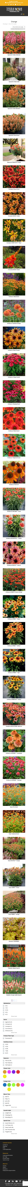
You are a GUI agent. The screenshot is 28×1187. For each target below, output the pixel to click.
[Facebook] (8, 4)
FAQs (4, 1148)
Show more (14, 1016)
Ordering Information (8, 1155)
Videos (4, 1167)
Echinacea (8, 1030)
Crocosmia (8, 1028)
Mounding (8, 1117)
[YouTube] (15, 4)
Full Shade (8, 1065)
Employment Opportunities (9, 1170)
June (7, 1101)
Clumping (8, 1115)
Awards (4, 1166)
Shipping (5, 1146)
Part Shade (8, 1062)
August (8, 1105)
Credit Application (7, 1149)
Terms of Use (6, 1160)
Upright (8, 1113)
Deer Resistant (10, 1129)
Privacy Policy (6, 1158)
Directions (5, 1169)
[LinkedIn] (13, 4)
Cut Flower (9, 1125)
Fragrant (8, 1131)
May (7, 1099)
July (7, 1103)
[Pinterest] (17, 4)
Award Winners (9, 1123)
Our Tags (5, 1157)
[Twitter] (11, 4)
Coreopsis (8, 1024)
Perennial (8, 1038)
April (7, 1096)
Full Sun (8, 1060)
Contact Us (5, 1144)
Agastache (8, 1022)
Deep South (9, 1127)
